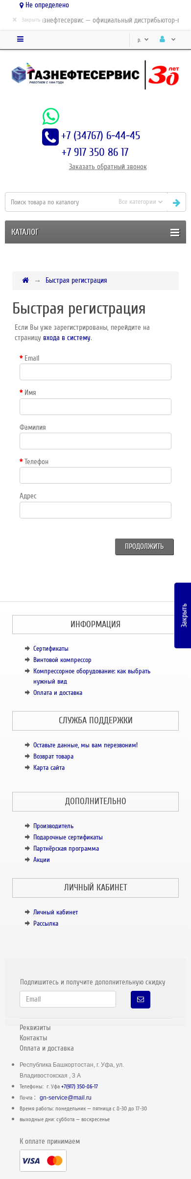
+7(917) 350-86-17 (79, 1086)
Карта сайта (49, 767)
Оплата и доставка (57, 692)
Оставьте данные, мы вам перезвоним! (85, 745)
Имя (30, 392)
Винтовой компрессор (62, 660)
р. (140, 40)
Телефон (36, 461)
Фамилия (33, 427)
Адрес (28, 495)
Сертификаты (51, 648)
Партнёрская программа (66, 848)
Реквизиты (35, 1027)
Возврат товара (53, 756)
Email (31, 358)
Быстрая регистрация (76, 280)
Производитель (53, 826)
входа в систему (67, 337)
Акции (41, 860)
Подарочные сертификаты (68, 837)
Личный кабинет (55, 912)
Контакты (33, 1037)
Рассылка (45, 923)
